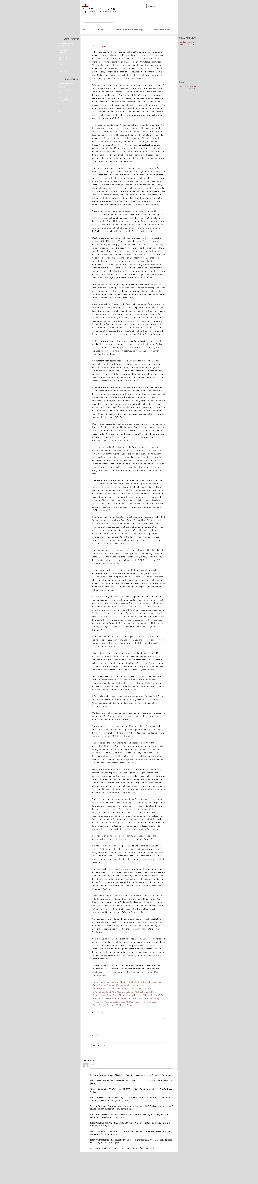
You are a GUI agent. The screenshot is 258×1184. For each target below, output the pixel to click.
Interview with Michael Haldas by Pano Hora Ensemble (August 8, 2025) (122, 1148)
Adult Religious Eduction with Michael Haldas (112, 1108)
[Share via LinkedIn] (102, 1012)
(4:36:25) (119, 1142)
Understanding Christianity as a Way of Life (103, 11)
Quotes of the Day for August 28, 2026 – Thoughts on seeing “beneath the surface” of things (131, 1074)
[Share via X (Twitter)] (97, 1012)
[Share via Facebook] (92, 1012)
